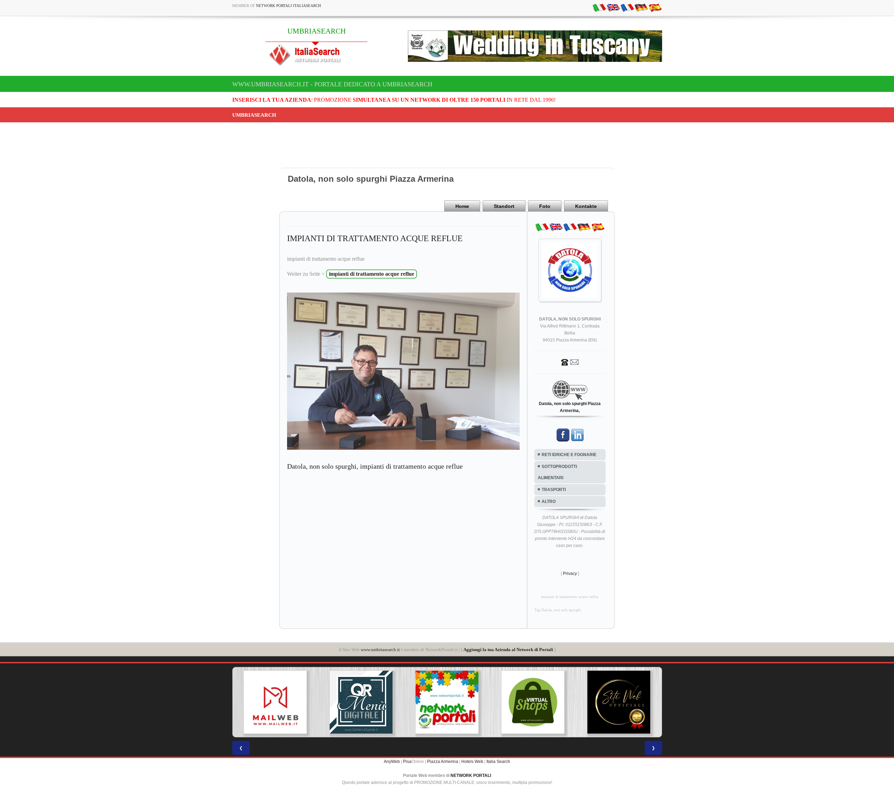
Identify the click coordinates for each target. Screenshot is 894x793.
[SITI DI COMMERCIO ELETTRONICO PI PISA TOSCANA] (449, 702)
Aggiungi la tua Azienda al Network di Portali (508, 649)
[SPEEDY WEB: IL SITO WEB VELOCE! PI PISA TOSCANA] (621, 702)
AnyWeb (392, 761)
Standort (504, 206)
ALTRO (549, 501)
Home (462, 206)
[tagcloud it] (599, 7)
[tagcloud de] (641, 7)
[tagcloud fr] (627, 7)
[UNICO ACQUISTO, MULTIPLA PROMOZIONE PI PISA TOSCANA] (364, 702)
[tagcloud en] (613, 7)
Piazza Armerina (442, 761)
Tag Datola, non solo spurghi (557, 610)
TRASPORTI (554, 489)
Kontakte (586, 206)
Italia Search (498, 761)
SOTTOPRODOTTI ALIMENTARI (557, 472)
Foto (544, 206)
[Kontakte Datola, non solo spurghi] (570, 361)
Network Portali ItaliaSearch (288, 5)
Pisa (407, 761)
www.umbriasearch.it (380, 649)
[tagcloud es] (655, 7)
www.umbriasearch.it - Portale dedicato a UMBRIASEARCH (332, 84)
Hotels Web (472, 761)
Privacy (570, 573)
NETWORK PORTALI (470, 775)
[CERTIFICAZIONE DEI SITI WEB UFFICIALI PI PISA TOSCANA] (535, 702)
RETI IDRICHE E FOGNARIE (569, 454)
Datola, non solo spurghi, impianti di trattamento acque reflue (375, 466)
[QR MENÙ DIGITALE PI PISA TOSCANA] (278, 702)
